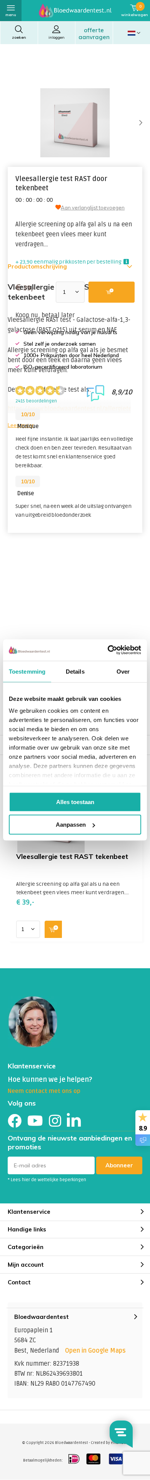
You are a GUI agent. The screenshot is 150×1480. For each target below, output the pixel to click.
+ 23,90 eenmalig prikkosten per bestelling (68, 262)
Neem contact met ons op (44, 1091)
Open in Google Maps (95, 1351)
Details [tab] (75, 671)
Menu (10, 14)
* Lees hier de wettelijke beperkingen (47, 1180)
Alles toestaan (75, 801)
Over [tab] (123, 671)
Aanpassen (71, 824)
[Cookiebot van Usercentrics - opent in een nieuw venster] (108, 650)
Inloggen (56, 37)
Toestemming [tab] (27, 671)
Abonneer (119, 1165)
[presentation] (134, 122)
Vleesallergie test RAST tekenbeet (72, 856)
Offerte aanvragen (94, 33)
